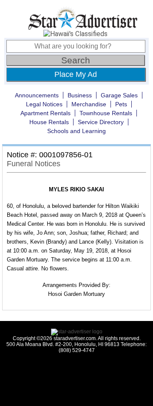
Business (80, 95)
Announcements (37, 95)
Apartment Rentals (45, 113)
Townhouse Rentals (105, 113)
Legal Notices (44, 104)
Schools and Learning (76, 131)
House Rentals (49, 122)
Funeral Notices (33, 163)
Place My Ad (75, 74)
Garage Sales (119, 95)
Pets (121, 104)
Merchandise (88, 104)
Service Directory (101, 122)
